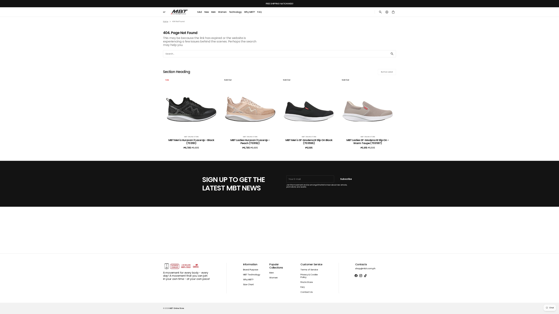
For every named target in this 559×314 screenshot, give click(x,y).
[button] (380, 12)
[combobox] (275, 53)
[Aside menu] (166, 12)
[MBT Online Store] (179, 12)
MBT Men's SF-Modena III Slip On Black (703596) (308, 142)
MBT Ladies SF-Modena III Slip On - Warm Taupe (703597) (367, 142)
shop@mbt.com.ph (365, 268)
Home (165, 21)
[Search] (392, 54)
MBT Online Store (176, 308)
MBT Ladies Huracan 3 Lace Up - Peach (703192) (250, 142)
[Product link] (191, 113)
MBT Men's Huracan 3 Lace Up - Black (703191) (191, 142)
